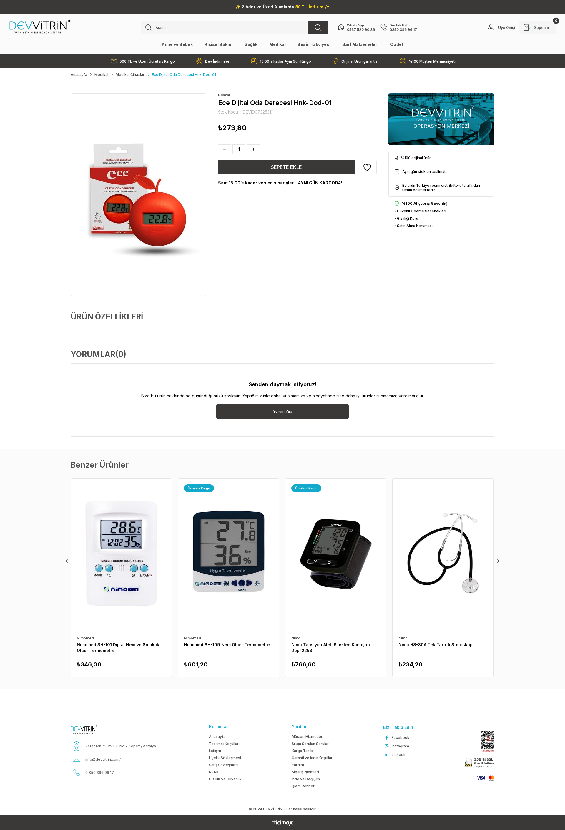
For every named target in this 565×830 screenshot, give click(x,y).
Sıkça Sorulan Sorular (310, 743)
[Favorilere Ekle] (367, 167)
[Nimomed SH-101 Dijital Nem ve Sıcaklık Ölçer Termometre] (121, 554)
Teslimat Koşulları (224, 743)
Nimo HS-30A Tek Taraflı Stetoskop (435, 644)
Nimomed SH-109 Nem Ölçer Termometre (227, 644)
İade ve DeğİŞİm (306, 779)
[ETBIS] (485, 741)
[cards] (483, 778)
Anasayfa (217, 736)
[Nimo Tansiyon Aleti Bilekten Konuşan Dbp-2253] (335, 554)
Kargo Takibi (303, 751)
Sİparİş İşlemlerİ (305, 772)
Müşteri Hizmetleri (307, 736)
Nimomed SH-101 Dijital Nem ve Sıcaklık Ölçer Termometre (118, 647)
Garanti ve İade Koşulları (312, 758)
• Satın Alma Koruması (413, 226)
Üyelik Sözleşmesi (225, 758)
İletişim (215, 751)
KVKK (214, 772)
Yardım (298, 765)
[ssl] (478, 763)
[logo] (91, 730)
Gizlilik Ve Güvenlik (225, 779)
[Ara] (318, 27)
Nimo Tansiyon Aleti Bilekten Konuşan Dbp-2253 (330, 647)
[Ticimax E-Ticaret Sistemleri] (282, 823)
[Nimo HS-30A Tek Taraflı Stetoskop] (443, 554)
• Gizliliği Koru (406, 218)
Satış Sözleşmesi (223, 765)
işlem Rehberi (303, 786)
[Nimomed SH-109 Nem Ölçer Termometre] (228, 554)
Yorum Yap (282, 411)
